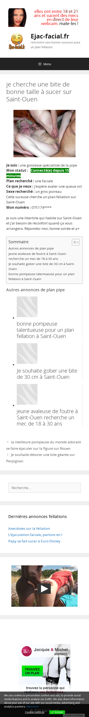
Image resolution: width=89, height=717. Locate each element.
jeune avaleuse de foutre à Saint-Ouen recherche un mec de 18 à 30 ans (37, 256)
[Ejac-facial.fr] (16, 40)
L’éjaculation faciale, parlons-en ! (35, 534)
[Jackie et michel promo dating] (44, 670)
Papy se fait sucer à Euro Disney (34, 541)
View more (32, 706)
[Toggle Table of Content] (73, 242)
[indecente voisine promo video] (44, 586)
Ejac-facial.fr (50, 36)
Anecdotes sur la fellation (29, 528)
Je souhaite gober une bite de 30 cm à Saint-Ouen (41, 266)
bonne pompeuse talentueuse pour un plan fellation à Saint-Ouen (41, 276)
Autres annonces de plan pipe (31, 248)
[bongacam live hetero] (44, 25)
